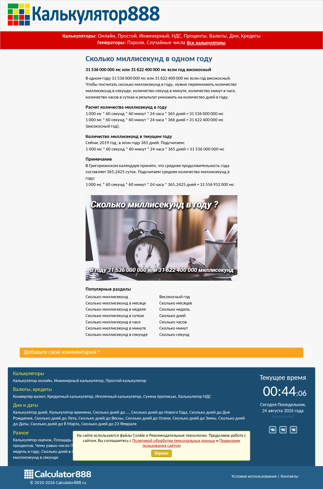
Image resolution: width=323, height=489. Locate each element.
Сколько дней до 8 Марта (55, 424)
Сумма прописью (159, 397)
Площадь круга (68, 440)
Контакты (289, 476)
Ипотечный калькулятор (118, 397)
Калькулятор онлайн (32, 381)
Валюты (218, 36)
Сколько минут (173, 328)
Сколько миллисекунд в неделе (116, 309)
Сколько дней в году (60, 452)
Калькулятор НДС (194, 397)
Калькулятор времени (70, 412)
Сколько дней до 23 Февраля (108, 424)
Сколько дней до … (111, 412)
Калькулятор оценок (32, 440)
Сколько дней (172, 316)
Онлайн (106, 36)
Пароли (135, 43)
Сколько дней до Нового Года (159, 412)
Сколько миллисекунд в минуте (116, 328)
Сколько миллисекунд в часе (113, 322)
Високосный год (174, 297)
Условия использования (254, 476)
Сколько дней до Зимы (194, 418)
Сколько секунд (174, 335)
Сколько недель (174, 309)
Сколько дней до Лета (55, 418)
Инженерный (154, 36)
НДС (176, 36)
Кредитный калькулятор (70, 397)
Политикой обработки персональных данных (173, 441)
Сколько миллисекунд (107, 297)
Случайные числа (166, 43)
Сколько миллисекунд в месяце (116, 303)
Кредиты (251, 36)
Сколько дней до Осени (148, 418)
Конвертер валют (29, 397)
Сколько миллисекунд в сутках (115, 316)
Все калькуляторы (206, 42)
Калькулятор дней (30, 412)
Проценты (195, 36)
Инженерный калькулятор (79, 381)
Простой (127, 36)
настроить (283, 417)
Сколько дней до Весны (101, 418)
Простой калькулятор (126, 381)
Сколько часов (173, 322)
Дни (233, 36)
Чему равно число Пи (55, 446)
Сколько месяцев (175, 303)
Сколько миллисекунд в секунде (117, 335)
